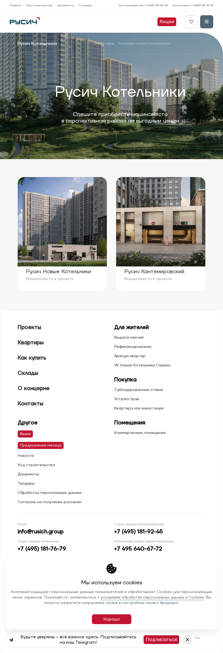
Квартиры (104, 43)
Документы (66, 5)
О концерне (33, 388)
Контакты (30, 403)
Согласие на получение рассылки (49, 502)
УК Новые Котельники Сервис (142, 365)
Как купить (32, 358)
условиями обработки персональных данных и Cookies (152, 597)
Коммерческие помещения (144, 43)
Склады (28, 373)
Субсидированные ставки (138, 389)
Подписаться (161, 639)
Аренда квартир (129, 356)
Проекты (29, 327)
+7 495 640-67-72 (138, 549)
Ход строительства (39, 5)
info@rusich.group (41, 532)
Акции (167, 22)
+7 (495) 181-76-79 (201, 5)
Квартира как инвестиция (138, 408)
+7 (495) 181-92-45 (156, 5)
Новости (15, 5)
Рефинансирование (132, 346)
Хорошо (111, 619)
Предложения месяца (40, 445)
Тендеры (85, 5)
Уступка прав (126, 399)
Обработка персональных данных (50, 492)
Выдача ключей (129, 337)
